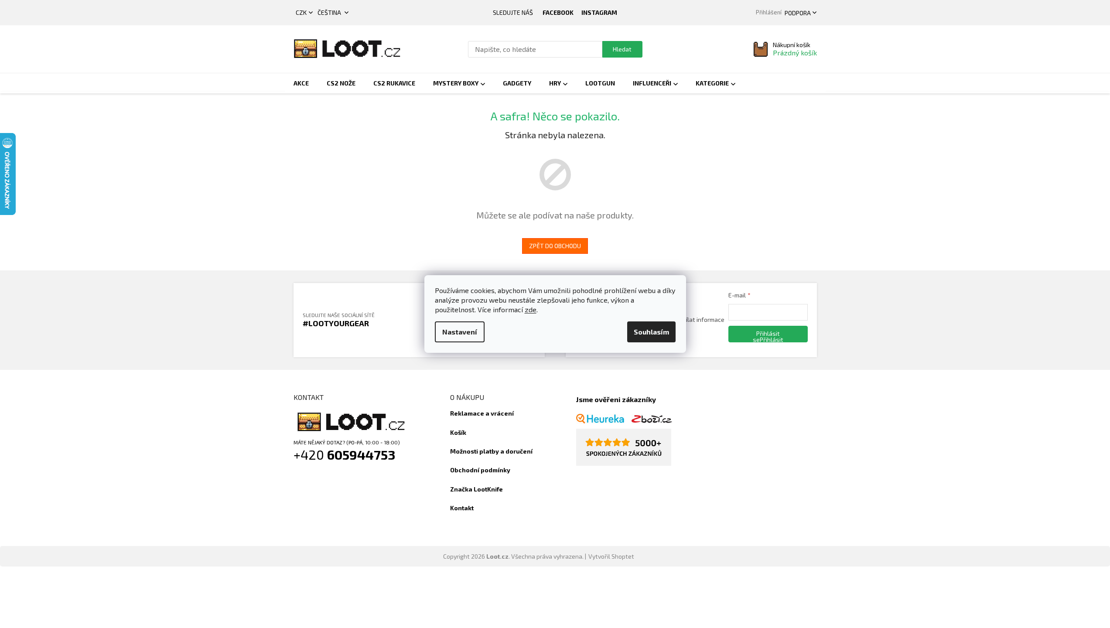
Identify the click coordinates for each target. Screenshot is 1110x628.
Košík (458, 432)
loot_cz (599, 12)
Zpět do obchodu (555, 245)
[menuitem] (301, 83)
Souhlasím (651, 332)
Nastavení (459, 332)
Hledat (622, 49)
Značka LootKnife (476, 489)
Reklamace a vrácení (482, 413)
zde (530, 309)
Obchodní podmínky (480, 470)
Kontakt (462, 508)
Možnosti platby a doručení (491, 451)
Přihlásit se (766, 336)
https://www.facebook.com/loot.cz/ (558, 12)
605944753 (361, 454)
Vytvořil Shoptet (611, 556)
